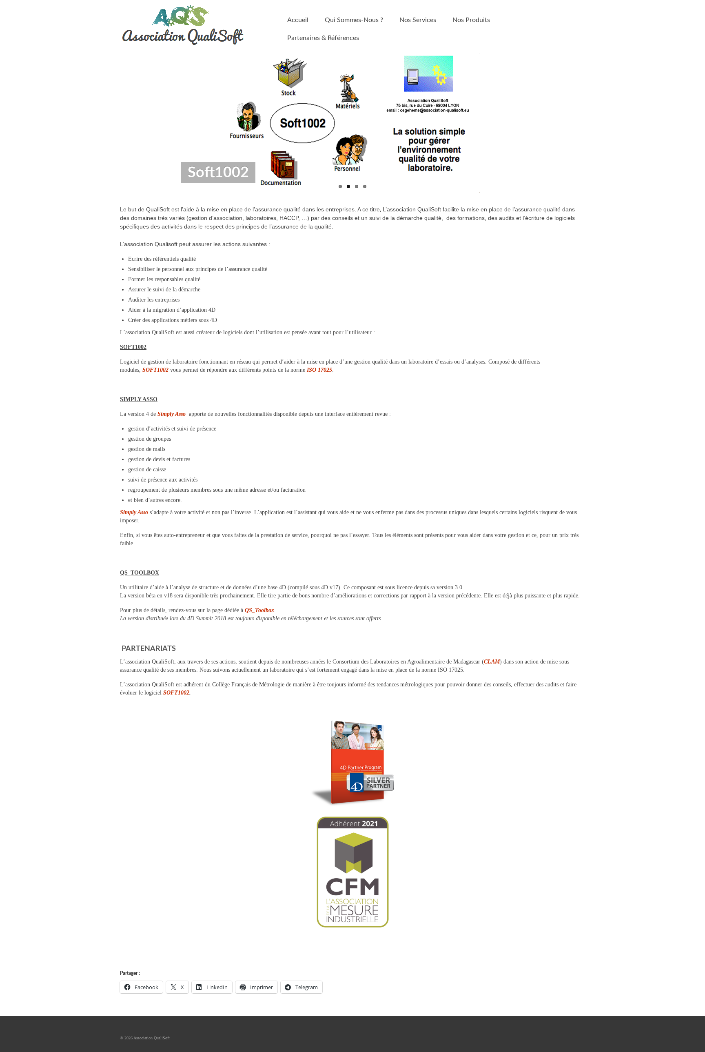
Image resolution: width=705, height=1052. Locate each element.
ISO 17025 (319, 370)
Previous (166, 123)
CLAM (492, 662)
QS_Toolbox (259, 610)
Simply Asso (171, 414)
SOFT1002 (155, 370)
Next (539, 123)
